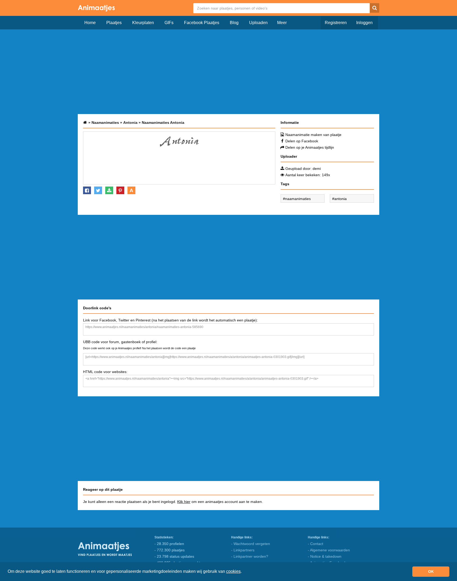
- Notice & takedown (324, 556)
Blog (234, 22)
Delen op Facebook (301, 141)
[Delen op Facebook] (87, 190)
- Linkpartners (242, 550)
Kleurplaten (143, 22)
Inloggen (364, 22)
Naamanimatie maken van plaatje (313, 135)
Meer (282, 22)
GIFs (168, 22)
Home (90, 22)
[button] (243, 572)
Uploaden (258, 22)
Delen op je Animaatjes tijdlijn (309, 147)
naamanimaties (298, 199)
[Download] (109, 190)
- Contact (315, 544)
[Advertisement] (228, 72)
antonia (340, 199)
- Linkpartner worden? (249, 556)
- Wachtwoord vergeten (250, 544)
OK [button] (431, 571)
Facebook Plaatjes (201, 22)
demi (317, 168)
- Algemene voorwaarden (329, 550)
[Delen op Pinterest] (120, 190)
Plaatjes (114, 22)
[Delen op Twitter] (98, 190)
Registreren (336, 22)
